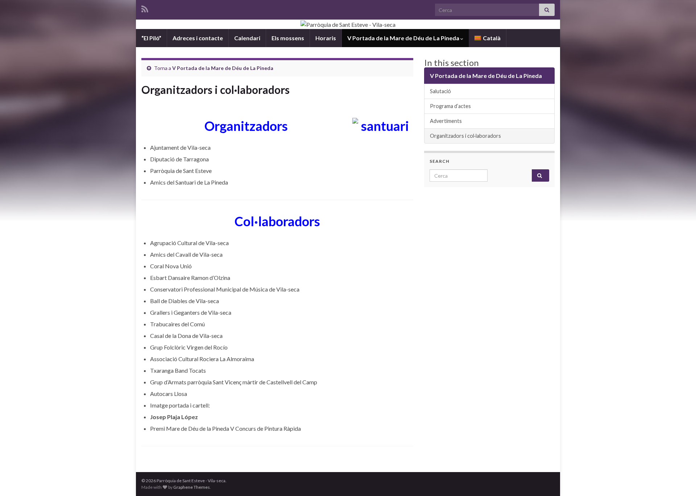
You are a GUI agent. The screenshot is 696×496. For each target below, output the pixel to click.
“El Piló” (151, 37)
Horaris (325, 37)
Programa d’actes (450, 106)
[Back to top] (680, 480)
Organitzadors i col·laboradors (465, 136)
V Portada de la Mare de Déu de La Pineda (403, 37)
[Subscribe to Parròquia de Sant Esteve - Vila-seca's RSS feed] (144, 8)
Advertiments (446, 121)
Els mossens (288, 37)
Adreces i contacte (198, 37)
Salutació (440, 91)
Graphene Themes (191, 487)
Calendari (247, 37)
